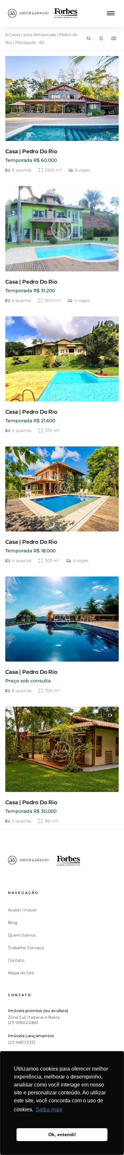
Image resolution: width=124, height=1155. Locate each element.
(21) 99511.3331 (21, 1042)
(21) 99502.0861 (23, 1022)
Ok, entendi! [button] (62, 1134)
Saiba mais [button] (49, 1109)
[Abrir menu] (110, 13)
